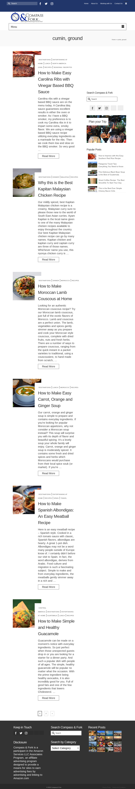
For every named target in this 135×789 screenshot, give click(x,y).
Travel (64, 498)
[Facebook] (40, 3)
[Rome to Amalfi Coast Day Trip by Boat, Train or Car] (101, 733)
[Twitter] (46, 3)
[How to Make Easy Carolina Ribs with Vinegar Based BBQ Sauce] (27, 65)
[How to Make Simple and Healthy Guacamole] (27, 613)
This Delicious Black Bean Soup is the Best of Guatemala (111, 173)
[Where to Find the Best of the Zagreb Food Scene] (92, 749)
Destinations (45, 59)
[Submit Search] (9, 3)
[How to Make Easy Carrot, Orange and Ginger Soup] (27, 393)
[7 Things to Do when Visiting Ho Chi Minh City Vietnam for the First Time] (117, 744)
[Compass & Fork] (27, 17)
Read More (48, 156)
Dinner (56, 177)
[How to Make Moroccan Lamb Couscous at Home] (27, 286)
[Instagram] (52, 3)
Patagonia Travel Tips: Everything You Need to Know (110, 165)
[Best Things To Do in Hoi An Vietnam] (101, 744)
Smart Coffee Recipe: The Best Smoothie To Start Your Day (111, 181)
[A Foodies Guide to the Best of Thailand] (92, 733)
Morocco (65, 280)
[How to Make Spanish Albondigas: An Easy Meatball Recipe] (27, 500)
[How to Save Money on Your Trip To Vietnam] (117, 738)
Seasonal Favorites (63, 67)
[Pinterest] (10, 8)
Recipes (48, 67)
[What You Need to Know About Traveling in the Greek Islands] (92, 738)
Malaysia (65, 177)
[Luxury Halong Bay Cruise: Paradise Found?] (109, 738)
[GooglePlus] (31, 733)
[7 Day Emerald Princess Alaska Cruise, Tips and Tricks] (109, 749)
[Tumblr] (15, 8)
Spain (56, 498)
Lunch (47, 63)
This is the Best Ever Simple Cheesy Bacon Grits (110, 189)
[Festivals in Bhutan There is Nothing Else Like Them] (101, 738)
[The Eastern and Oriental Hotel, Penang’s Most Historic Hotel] (109, 733)
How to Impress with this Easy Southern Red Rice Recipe (110, 157)
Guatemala (52, 615)
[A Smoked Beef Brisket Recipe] (101, 749)
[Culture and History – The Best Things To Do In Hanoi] (92, 744)
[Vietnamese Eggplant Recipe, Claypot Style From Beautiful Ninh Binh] (109, 744)
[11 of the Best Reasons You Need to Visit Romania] (117, 733)
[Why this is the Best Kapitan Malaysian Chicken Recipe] (27, 182)
